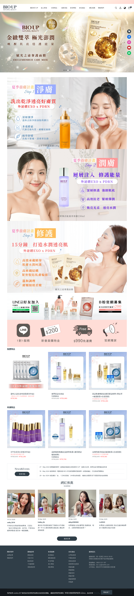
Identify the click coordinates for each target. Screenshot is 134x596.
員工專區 (51, 564)
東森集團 (71, 567)
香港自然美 (72, 561)
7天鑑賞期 (31, 564)
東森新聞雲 (72, 579)
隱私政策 (96, 593)
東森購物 (71, 570)
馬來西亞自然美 (73, 564)
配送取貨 (30, 561)
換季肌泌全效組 (58, 394)
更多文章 (67, 539)
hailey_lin (41, 522)
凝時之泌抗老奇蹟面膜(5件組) (22, 394)
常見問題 (51, 561)
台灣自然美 (72, 555)
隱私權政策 (51, 558)
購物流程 (30, 555)
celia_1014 (11, 522)
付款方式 (30, 558)
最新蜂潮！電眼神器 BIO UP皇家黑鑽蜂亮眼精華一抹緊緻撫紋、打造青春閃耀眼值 (77, 471)
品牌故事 (10, 555)
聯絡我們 (10, 558)
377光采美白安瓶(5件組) (20, 452)
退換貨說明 (31, 567)
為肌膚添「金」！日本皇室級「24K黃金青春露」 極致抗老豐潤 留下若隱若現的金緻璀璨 (79, 475)
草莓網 (70, 582)
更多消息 (22, 474)
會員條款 (51, 555)
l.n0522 (102, 522)
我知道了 (106, 592)
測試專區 (51, 567)
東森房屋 (71, 576)
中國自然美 (72, 558)
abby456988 (73, 522)
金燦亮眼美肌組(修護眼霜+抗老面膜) (106, 452)
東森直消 (71, 573)
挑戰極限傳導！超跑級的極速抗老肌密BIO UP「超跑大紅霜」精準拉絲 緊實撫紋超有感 (78, 467)
